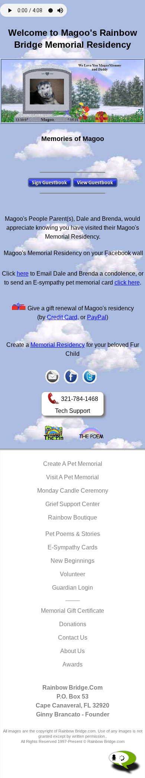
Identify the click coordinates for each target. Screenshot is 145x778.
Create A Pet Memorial (72, 464)
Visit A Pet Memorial (72, 477)
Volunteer (72, 574)
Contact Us (72, 637)
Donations (72, 624)
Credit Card (62, 317)
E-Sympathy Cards (72, 547)
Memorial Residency (57, 345)
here (23, 273)
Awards (72, 664)
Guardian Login (72, 587)
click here (127, 282)
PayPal (96, 317)
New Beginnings (72, 561)
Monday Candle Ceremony (72, 490)
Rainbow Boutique (72, 517)
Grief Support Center (72, 504)
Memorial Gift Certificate (72, 611)
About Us (72, 651)
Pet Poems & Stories (72, 534)
